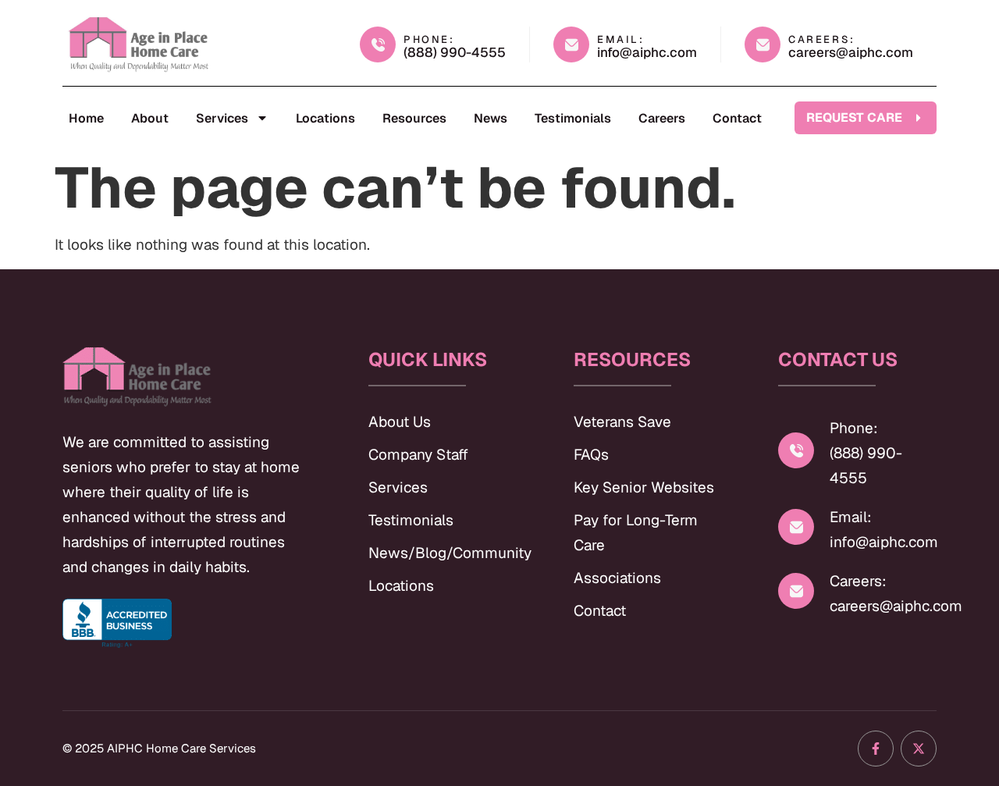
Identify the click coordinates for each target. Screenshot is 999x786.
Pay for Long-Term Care (636, 532)
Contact (737, 118)
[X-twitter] (919, 748)
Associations (617, 578)
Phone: (854, 428)
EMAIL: (621, 39)
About (150, 118)
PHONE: (429, 39)
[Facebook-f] (876, 748)
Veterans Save (622, 422)
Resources (414, 118)
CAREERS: (821, 39)
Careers (661, 118)
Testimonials (573, 118)
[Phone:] (796, 450)
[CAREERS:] (762, 44)
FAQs (591, 454)
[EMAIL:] (571, 44)
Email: (851, 517)
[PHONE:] (378, 44)
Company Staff (418, 454)
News (490, 118)
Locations (325, 118)
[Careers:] (796, 591)
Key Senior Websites (644, 487)
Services (222, 118)
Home (86, 118)
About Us (399, 422)
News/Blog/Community (447, 553)
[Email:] (796, 527)
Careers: (858, 581)
